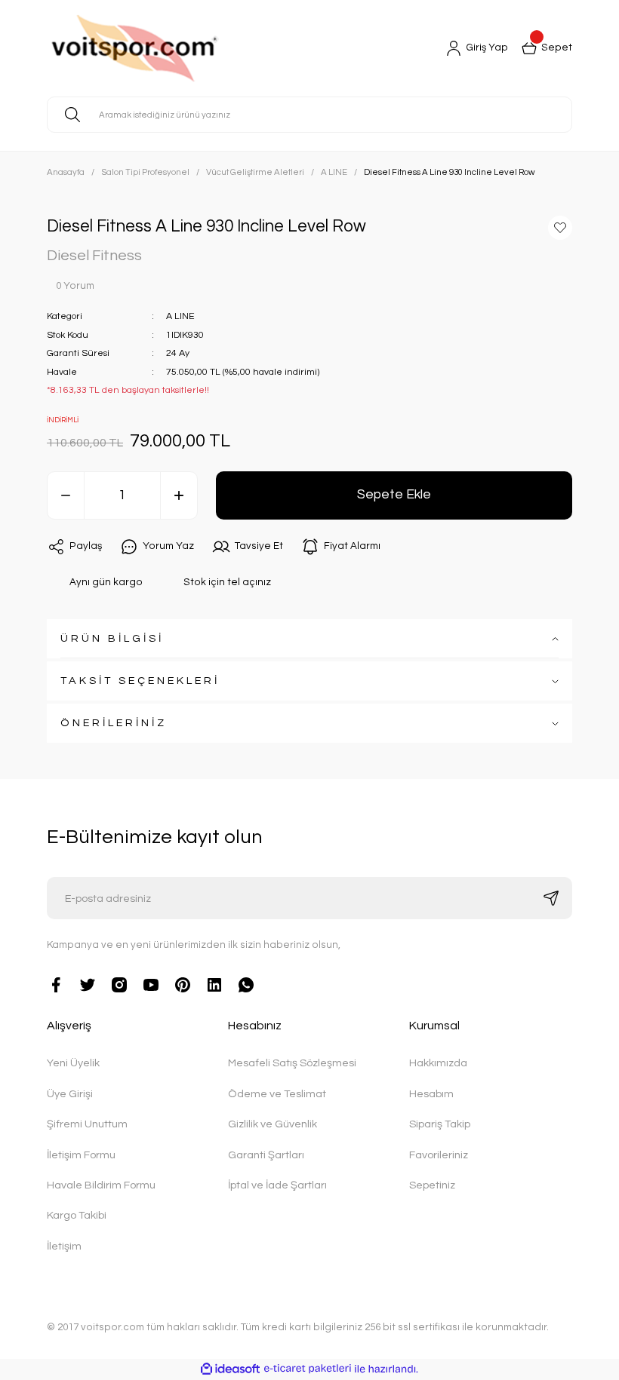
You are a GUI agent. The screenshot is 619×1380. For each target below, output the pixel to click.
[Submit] (551, 898)
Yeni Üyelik (73, 1063)
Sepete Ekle (394, 494)
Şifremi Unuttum (87, 1124)
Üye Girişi (70, 1093)
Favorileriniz (438, 1155)
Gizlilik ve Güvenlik (272, 1124)
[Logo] (172, 48)
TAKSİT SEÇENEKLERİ (140, 680)
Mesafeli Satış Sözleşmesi (292, 1063)
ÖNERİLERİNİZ (113, 722)
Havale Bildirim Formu (101, 1185)
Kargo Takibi (76, 1215)
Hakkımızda (438, 1063)
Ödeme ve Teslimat (277, 1093)
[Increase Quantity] (179, 495)
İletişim (64, 1246)
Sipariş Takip (439, 1124)
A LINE (180, 316)
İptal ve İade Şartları (277, 1185)
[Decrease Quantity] (66, 495)
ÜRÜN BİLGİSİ (112, 638)
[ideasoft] (230, 1369)
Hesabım (431, 1093)
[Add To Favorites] (560, 228)
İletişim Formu (81, 1155)
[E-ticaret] (307, 1369)
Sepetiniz (432, 1185)
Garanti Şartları (266, 1155)
